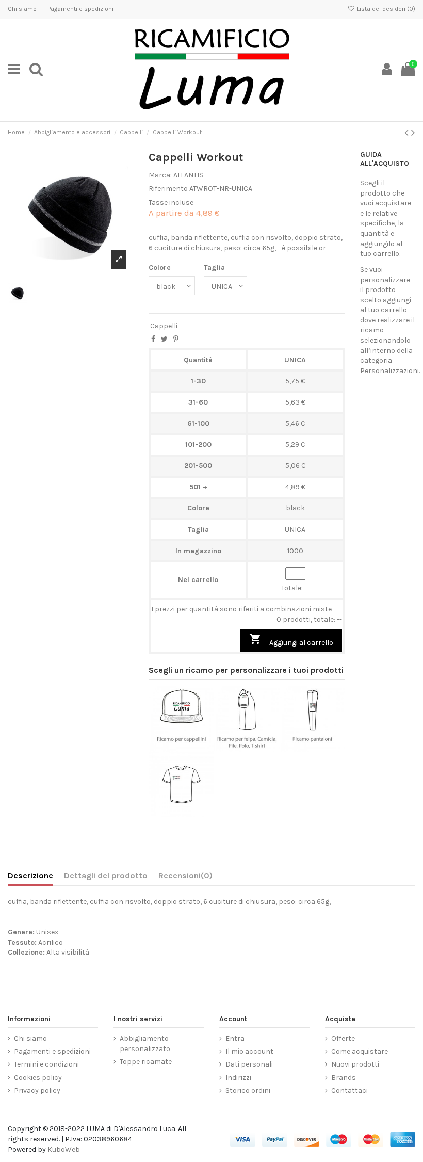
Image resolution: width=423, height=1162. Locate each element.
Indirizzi (238, 1077)
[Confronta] (181, 748)
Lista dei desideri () (385, 8)
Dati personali (249, 1064)
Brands (343, 1077)
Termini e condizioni (46, 1064)
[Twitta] (164, 339)
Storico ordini (247, 1090)
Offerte (343, 1038)
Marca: (160, 175)
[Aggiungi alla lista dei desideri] (166, 748)
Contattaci (349, 1090)
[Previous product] (407, 132)
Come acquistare (359, 1051)
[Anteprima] (196, 748)
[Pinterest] (175, 339)
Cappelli (163, 325)
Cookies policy (38, 1077)
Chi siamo (23, 8)
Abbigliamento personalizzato (145, 1043)
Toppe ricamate (146, 1061)
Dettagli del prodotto (106, 875)
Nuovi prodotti (355, 1064)
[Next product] (413, 132)
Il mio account (249, 1051)
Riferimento (168, 188)
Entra (235, 1038)
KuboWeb (63, 1149)
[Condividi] (153, 339)
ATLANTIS (188, 175)
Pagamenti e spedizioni (80, 8)
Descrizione (30, 875)
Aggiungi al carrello (291, 640)
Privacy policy (37, 1090)
